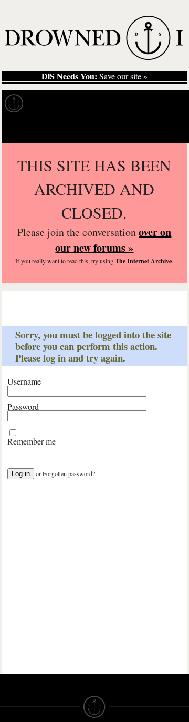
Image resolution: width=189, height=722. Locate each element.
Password (23, 406)
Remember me (31, 441)
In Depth (101, 103)
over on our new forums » (113, 239)
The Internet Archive (143, 260)
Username (24, 381)
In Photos (154, 103)
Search (166, 129)
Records (52, 103)
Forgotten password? (69, 473)
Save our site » (94, 76)
